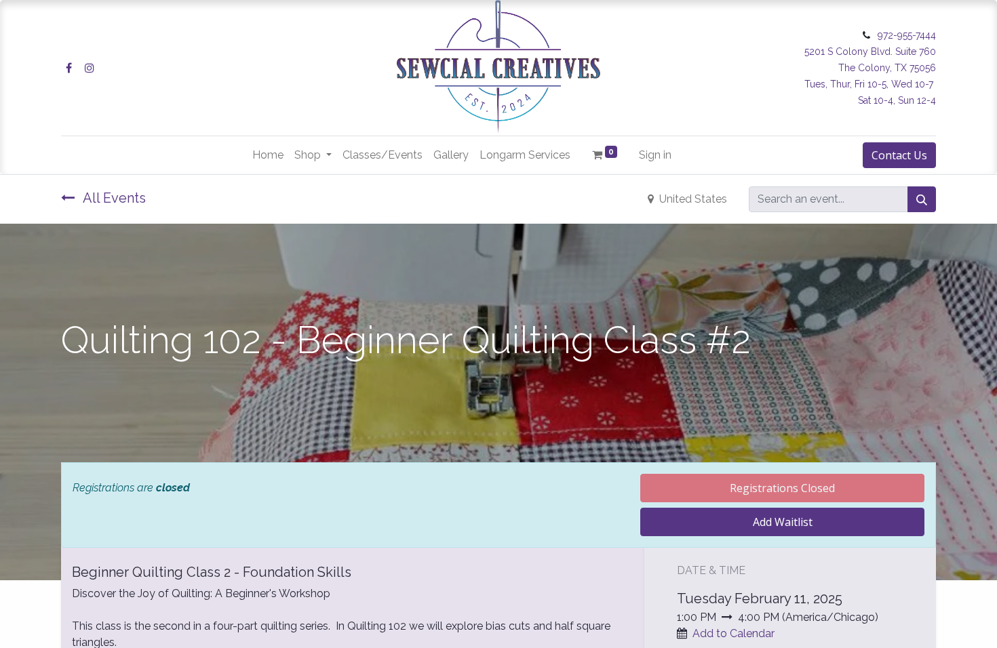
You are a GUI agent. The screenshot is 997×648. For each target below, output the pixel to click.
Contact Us (899, 155)
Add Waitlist (783, 521)
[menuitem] (268, 155)
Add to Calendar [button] (733, 633)
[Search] (921, 199)
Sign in (655, 154)
